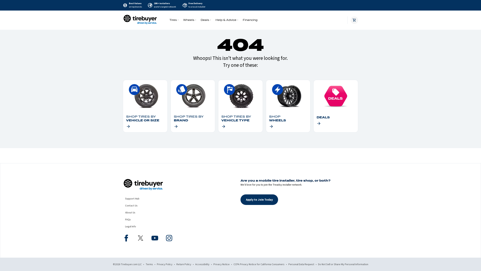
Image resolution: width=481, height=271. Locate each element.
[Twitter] (140, 239)
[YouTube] (154, 239)
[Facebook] (126, 239)
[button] (259, 199)
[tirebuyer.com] (140, 20)
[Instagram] (169, 239)
